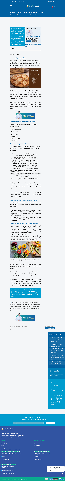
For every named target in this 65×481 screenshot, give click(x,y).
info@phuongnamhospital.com (58, 390)
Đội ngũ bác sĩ (4, 443)
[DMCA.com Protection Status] (53, 479)
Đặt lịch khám (13, 1)
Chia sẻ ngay (51, 328)
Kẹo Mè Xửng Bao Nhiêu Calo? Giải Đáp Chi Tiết (26, 12)
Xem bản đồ (4, 454)
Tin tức (2, 445)
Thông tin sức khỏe (38, 443)
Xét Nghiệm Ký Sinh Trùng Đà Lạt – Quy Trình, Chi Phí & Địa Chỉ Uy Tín (57, 339)
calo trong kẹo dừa (21, 67)
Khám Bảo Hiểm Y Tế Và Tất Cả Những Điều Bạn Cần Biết (57, 357)
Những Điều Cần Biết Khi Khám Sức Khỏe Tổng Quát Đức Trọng (57, 350)
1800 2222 (52, 1)
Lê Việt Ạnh (15, 24)
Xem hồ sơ (34, 41)
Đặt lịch (28, 41)
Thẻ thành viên (21, 1)
